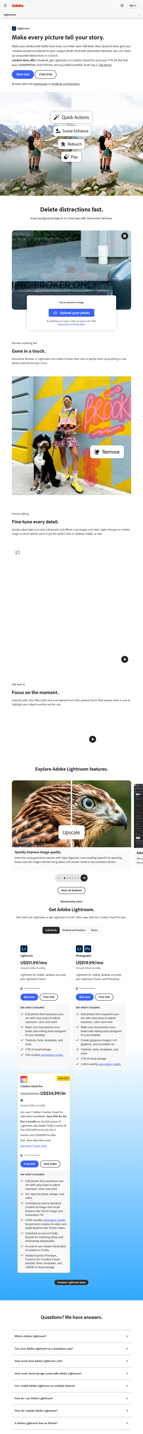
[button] (122, 5)
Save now (22, 74)
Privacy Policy (79, 324)
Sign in (132, 5)
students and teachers (65, 84)
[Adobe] (17, 5)
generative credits (52, 1147)
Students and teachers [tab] (73, 1022)
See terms (105, 65)
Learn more (40, 1238)
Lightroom (9, 14)
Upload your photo (75, 313)
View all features (71, 983)
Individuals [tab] (51, 1022)
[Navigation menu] (5, 5)
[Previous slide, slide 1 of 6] (58, 970)
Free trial (45, 74)
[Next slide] (84, 970)
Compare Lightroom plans (71, 1375)
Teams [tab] (94, 1022)
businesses (40, 84)
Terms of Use (63, 324)
